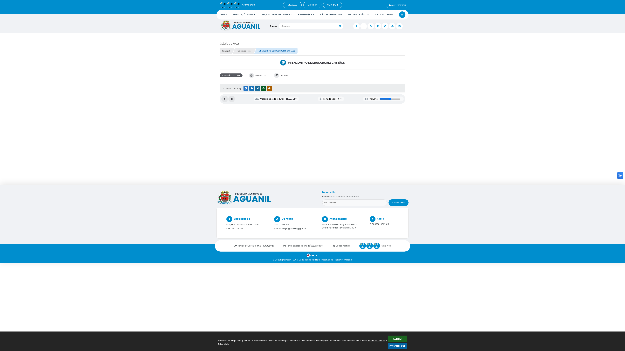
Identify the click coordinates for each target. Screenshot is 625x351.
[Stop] (231, 99)
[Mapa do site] (392, 26)
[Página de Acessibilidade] (399, 26)
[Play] (224, 99)
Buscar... (274, 26)
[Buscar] (340, 26)
